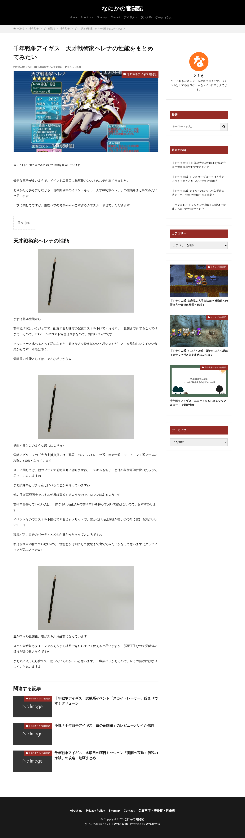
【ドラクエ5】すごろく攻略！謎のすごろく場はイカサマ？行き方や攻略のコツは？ (199, 353)
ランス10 (146, 17)
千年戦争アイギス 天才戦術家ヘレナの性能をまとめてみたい (92, 28)
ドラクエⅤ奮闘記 (218, 267)
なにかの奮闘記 (122, 8)
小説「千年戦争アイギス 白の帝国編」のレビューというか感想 (104, 725)
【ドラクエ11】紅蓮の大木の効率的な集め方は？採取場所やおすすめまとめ (199, 165)
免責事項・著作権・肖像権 (156, 810)
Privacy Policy (95, 810)
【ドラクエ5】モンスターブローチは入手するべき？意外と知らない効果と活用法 (198, 179)
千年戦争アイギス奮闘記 (42, 28)
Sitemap (102, 17)
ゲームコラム (163, 17)
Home (73, 17)
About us (86, 17)
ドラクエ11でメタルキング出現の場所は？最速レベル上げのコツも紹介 (199, 207)
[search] (224, 127)
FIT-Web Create (119, 824)
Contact (115, 17)
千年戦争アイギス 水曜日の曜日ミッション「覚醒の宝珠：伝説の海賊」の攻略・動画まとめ (106, 755)
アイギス (129, 17)
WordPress (153, 824)
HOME (20, 29)
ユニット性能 (74, 67)
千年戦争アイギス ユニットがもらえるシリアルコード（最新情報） (198, 403)
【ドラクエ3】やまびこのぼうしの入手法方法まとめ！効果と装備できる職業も (198, 193)
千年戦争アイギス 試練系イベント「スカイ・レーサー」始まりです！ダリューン (106, 701)
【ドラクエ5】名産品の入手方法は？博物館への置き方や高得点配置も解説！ (199, 303)
